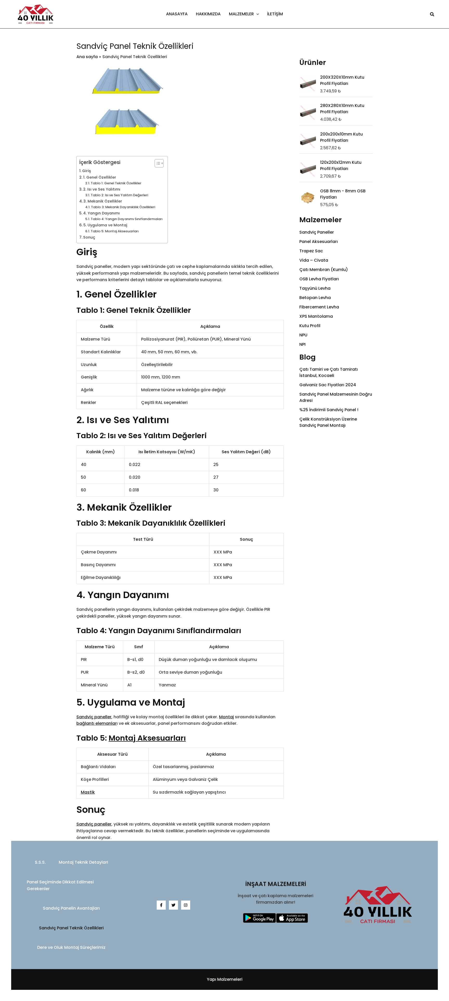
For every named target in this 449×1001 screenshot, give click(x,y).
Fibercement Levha (319, 307)
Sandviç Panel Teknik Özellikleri (71, 928)
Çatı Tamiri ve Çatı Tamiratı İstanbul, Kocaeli (328, 372)
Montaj (226, 717)
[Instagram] (185, 905)
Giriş (86, 170)
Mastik (88, 792)
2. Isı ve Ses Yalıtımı (101, 189)
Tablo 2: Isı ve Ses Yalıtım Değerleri (119, 195)
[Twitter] (173, 905)
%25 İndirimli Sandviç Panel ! (328, 410)
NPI (302, 344)
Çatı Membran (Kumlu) (323, 270)
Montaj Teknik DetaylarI (83, 862)
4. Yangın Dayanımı (101, 213)
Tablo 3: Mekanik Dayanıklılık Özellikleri (123, 207)
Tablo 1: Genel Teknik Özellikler (116, 183)
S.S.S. (40, 862)
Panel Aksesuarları (318, 242)
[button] (256, 14)
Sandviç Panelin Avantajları (71, 908)
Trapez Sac (311, 251)
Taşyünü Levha (315, 288)
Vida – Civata (313, 260)
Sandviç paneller (93, 717)
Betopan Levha (315, 298)
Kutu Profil (309, 326)
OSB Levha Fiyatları (319, 279)
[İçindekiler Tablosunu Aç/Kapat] (156, 163)
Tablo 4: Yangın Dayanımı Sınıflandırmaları (126, 219)
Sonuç (89, 237)
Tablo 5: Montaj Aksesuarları (114, 231)
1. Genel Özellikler (99, 177)
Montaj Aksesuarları (147, 738)
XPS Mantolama (316, 316)
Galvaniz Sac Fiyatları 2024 (327, 385)
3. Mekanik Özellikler (102, 201)
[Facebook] (161, 905)
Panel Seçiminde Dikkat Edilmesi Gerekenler (60, 885)
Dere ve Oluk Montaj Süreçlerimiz (71, 947)
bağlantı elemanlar (96, 723)
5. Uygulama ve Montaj (105, 225)
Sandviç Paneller (316, 232)
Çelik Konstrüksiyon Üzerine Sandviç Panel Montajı (328, 422)
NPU (303, 335)
